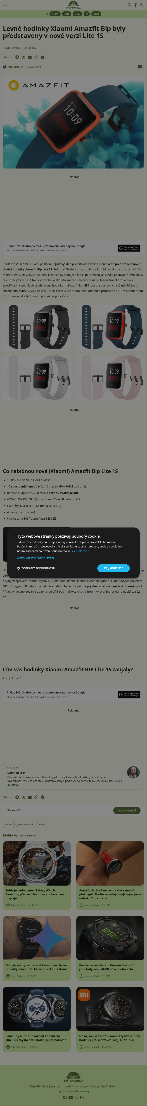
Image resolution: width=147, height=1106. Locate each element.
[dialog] (73, 553)
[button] (73, 557)
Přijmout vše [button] (113, 568)
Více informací (80, 551)
